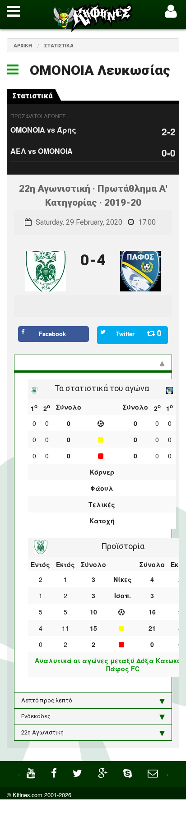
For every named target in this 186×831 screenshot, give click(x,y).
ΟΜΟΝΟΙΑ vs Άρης (43, 130)
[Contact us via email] (154, 772)
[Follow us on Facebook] (55, 772)
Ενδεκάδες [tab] (36, 716)
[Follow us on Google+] (103, 772)
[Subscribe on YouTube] (32, 772)
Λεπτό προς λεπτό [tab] (46, 700)
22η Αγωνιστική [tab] (42, 732)
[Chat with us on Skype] (128, 772)
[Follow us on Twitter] (78, 772)
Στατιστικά (59, 45)
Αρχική (23, 45)
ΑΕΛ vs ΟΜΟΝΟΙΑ (41, 151)
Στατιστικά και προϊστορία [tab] (58, 362)
